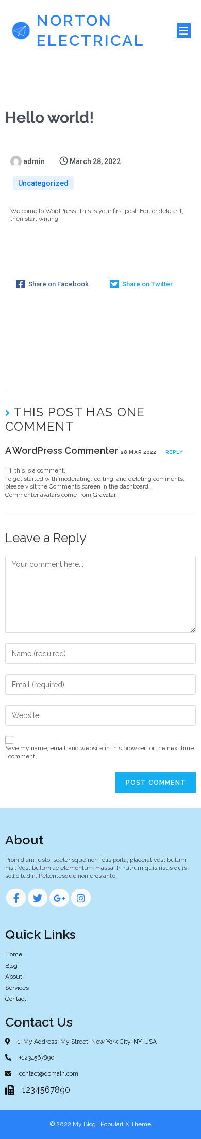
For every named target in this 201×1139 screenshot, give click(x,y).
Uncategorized (43, 183)
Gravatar (104, 494)
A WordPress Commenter (62, 450)
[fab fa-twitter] (37, 898)
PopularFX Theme (125, 1124)
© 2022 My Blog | (75, 1124)
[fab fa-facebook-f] (16, 898)
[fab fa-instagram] (81, 898)
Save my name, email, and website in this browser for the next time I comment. (99, 752)
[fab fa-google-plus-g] (59, 898)
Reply (174, 452)
